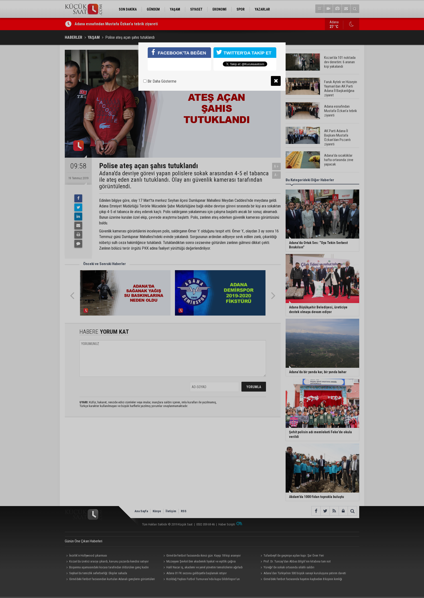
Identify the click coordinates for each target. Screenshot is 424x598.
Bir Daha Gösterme (161, 81)
